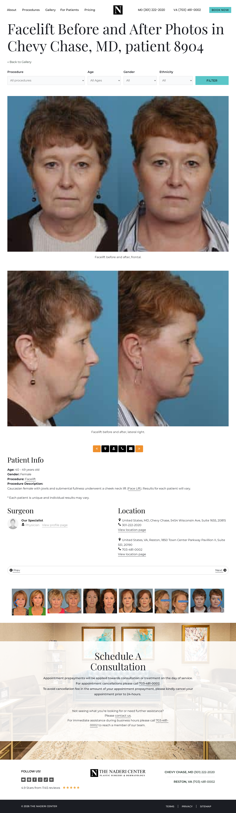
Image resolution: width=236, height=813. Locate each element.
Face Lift (134, 488)
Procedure (15, 72)
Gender (129, 72)
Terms (170, 806)
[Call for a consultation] (122, 448)
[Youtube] (23, 780)
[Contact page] (131, 448)
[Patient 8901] (97, 448)
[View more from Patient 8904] (172, 611)
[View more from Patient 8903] (100, 611)
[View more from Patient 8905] (207, 611)
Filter (212, 80)
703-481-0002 (149, 683)
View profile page (55, 525)
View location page (132, 530)
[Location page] (105, 448)
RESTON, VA (183, 781)
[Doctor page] (114, 448)
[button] (16, 603)
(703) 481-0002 (204, 781)
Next (219, 570)
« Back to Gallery (19, 62)
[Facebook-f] (34, 780)
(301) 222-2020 (204, 772)
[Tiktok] (46, 780)
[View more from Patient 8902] (64, 612)
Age (91, 72)
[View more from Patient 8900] (29, 612)
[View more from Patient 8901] (136, 612)
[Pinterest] (29, 780)
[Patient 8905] (139, 448)
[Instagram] (40, 780)
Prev (16, 570)
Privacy (187, 806)
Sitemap (205, 806)
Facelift (30, 479)
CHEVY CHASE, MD (179, 772)
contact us (123, 715)
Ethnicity (166, 72)
